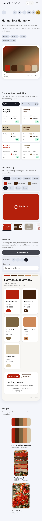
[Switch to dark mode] (30, 3)
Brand (25, 188)
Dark (18, 188)
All (5, 188)
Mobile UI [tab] (36, 178)
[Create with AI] (38, 12)
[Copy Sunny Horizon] (28, 68)
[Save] (29, 12)
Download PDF (22, 252)
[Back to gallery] (4, 12)
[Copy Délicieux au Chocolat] (14, 68)
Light (11, 188)
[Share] (33, 12)
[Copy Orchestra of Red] (7, 68)
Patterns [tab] (27, 178)
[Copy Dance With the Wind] (34, 68)
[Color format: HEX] (15, 12)
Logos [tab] (7, 178)
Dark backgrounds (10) (30, 104)
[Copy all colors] (24, 12)
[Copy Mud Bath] (21, 68)
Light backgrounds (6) (11, 104)
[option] (7, 227)
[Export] (20, 12)
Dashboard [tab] (16, 178)
